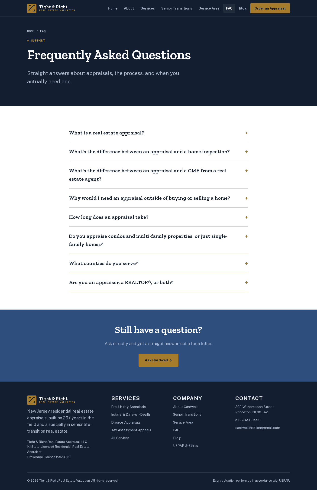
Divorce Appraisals (125, 422)
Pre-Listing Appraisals (128, 407)
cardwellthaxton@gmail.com (257, 428)
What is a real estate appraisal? (106, 133)
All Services (120, 438)
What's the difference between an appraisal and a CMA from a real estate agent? (147, 174)
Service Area (209, 8)
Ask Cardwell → (158, 360)
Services (148, 8)
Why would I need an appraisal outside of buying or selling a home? (149, 198)
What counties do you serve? (103, 263)
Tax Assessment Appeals (131, 430)
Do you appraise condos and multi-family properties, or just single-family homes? (148, 240)
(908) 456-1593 (247, 420)
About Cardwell (185, 407)
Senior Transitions (176, 8)
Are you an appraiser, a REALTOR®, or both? (121, 282)
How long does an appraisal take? (109, 217)
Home (112, 8)
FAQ (229, 8)
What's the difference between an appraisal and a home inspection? (149, 151)
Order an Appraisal (270, 8)
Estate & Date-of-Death (130, 414)
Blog (243, 8)
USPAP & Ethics (185, 446)
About (129, 8)
